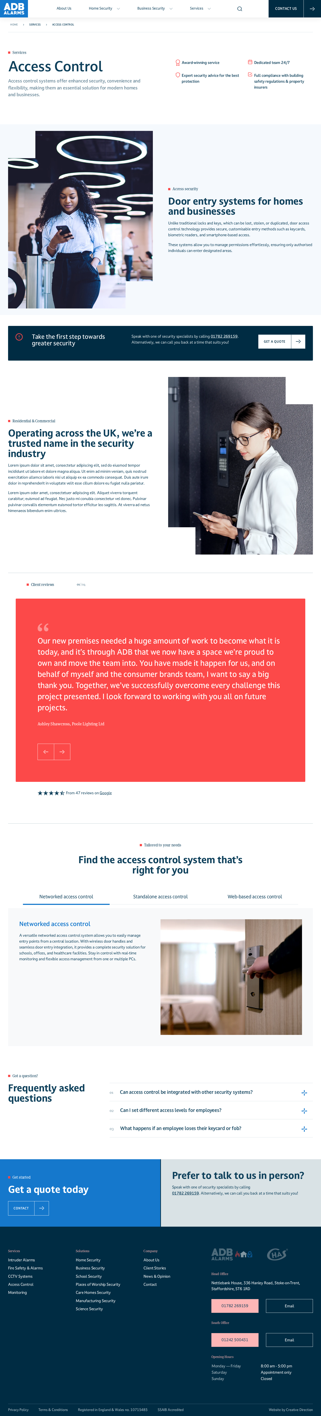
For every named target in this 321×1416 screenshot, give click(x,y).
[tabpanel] (161, 682)
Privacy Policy (18, 1409)
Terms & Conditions (53, 1409)
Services (196, 8)
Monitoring (17, 1292)
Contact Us (286, 8)
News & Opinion (156, 1276)
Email (289, 1305)
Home (14, 24)
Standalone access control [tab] (160, 897)
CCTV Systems (20, 1276)
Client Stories (154, 1267)
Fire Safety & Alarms (25, 1267)
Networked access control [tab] (66, 897)
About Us (64, 8)
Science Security (89, 1308)
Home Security (100, 8)
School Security (89, 1276)
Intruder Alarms (21, 1259)
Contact (150, 1284)
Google (106, 792)
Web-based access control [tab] (255, 897)
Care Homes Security (93, 1292)
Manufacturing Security (95, 1300)
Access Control (20, 1284)
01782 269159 (234, 1305)
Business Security (151, 8)
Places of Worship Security (98, 1284)
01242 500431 (234, 1339)
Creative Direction (299, 1409)
